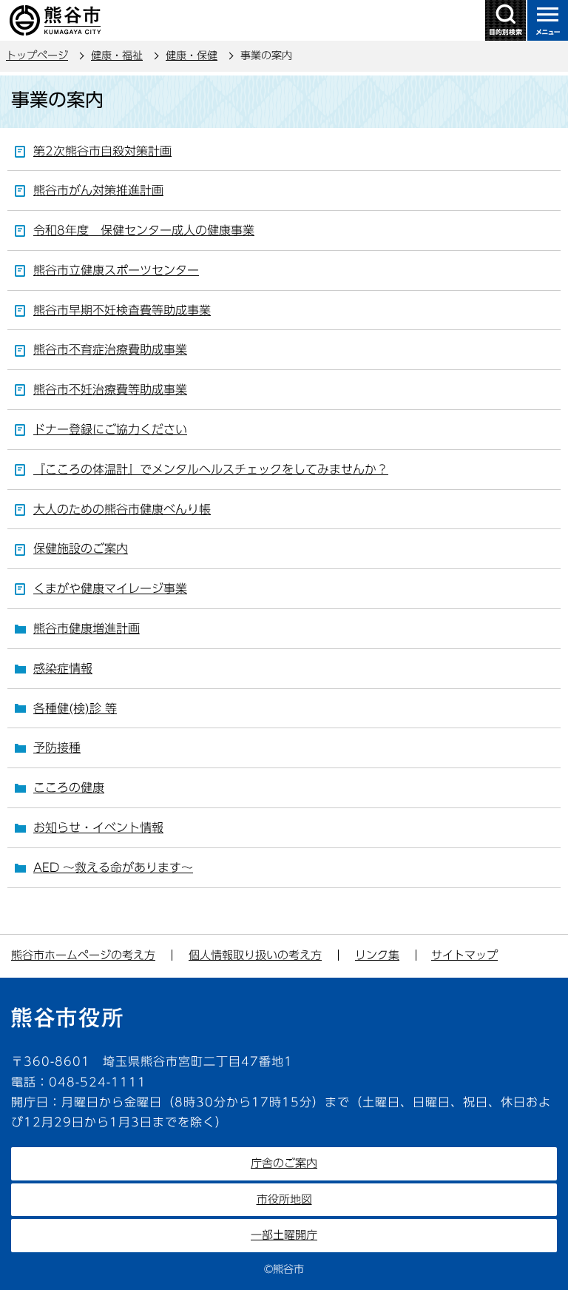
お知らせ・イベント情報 (98, 827)
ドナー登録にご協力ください (110, 429)
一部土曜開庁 (284, 1234)
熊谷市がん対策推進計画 (98, 190)
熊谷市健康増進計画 (86, 628)
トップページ (37, 55)
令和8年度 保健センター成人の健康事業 (143, 230)
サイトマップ (464, 955)
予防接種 (57, 747)
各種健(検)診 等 (75, 708)
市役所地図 (284, 1199)
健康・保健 (191, 55)
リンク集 (377, 955)
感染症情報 (62, 668)
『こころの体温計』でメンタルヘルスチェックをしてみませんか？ (210, 469)
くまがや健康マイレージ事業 (110, 588)
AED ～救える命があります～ (113, 867)
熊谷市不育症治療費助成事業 (110, 349)
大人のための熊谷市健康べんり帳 (122, 509)
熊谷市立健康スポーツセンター (116, 270)
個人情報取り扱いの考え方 (255, 955)
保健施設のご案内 (80, 548)
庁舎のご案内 (284, 1163)
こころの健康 (68, 787)
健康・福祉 (117, 55)
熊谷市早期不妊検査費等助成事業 (122, 310)
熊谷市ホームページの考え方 (83, 955)
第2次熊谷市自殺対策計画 (102, 151)
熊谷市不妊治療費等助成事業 (110, 389)
